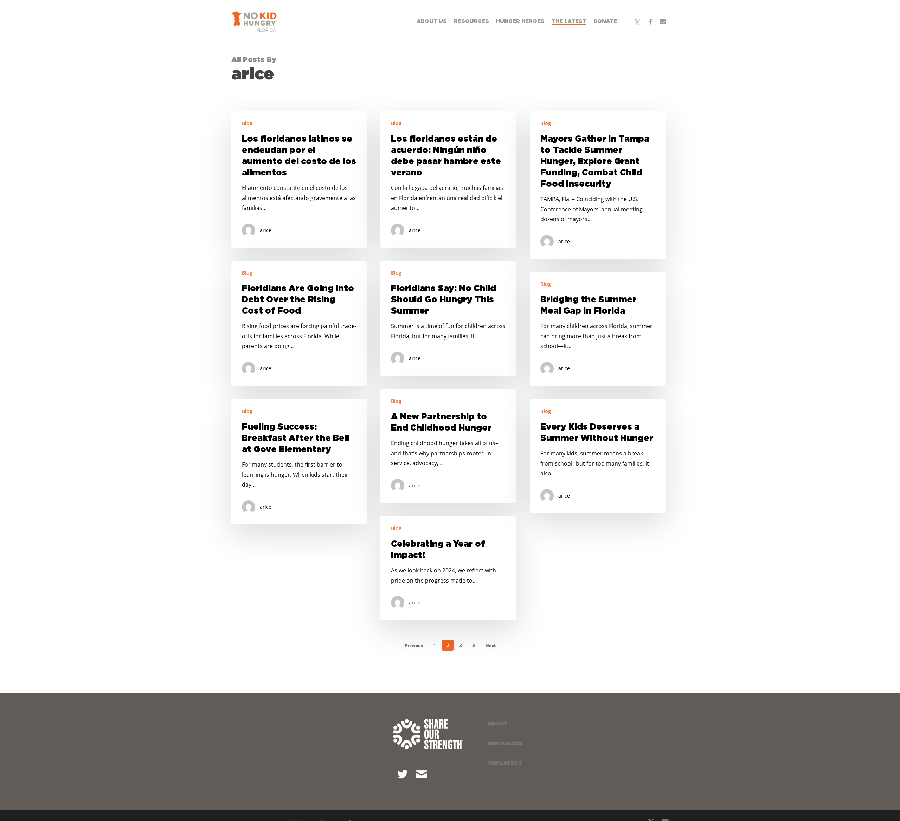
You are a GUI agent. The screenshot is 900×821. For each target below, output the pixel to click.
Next (491, 645)
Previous (414, 645)
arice (265, 230)
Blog (247, 123)
